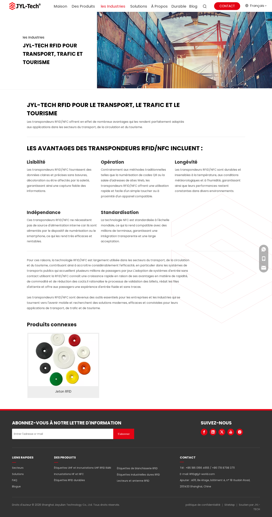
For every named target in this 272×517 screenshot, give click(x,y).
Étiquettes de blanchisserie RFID (137, 468)
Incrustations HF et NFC (69, 474)
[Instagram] (239, 432)
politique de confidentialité (203, 505)
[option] (63, 365)
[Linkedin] (213, 432)
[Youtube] (230, 432)
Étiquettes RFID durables (69, 480)
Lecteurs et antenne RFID (133, 481)
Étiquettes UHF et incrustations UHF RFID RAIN (82, 468)
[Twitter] (222, 432)
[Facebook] (204, 432)
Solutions (18, 474)
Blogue (16, 486)
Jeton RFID (63, 391)
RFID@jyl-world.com (202, 474)
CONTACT (227, 6)
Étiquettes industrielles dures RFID (138, 474)
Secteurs (17, 468)
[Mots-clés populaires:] (205, 6)
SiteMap (229, 505)
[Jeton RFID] (63, 360)
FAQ (14, 480)
